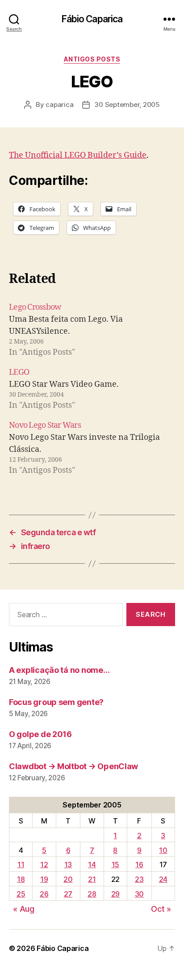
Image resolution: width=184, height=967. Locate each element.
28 (92, 893)
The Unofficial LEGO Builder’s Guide (77, 155)
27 (68, 893)
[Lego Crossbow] (92, 329)
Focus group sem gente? (56, 702)
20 (67, 879)
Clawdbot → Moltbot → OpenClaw (73, 766)
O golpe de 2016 (40, 734)
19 (44, 879)
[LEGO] (92, 388)
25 (21, 893)
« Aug (23, 909)
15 (115, 864)
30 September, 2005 (126, 104)
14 (92, 864)
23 (139, 879)
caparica (59, 104)
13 (68, 864)
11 (20, 864)
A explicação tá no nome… (59, 670)
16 (139, 864)
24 (163, 879)
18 (21, 879)
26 (44, 893)
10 (163, 850)
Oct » (161, 909)
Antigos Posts (92, 59)
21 (92, 879)
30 (139, 893)
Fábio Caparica (92, 19)
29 (115, 893)
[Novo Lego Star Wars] (92, 447)
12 (44, 864)
